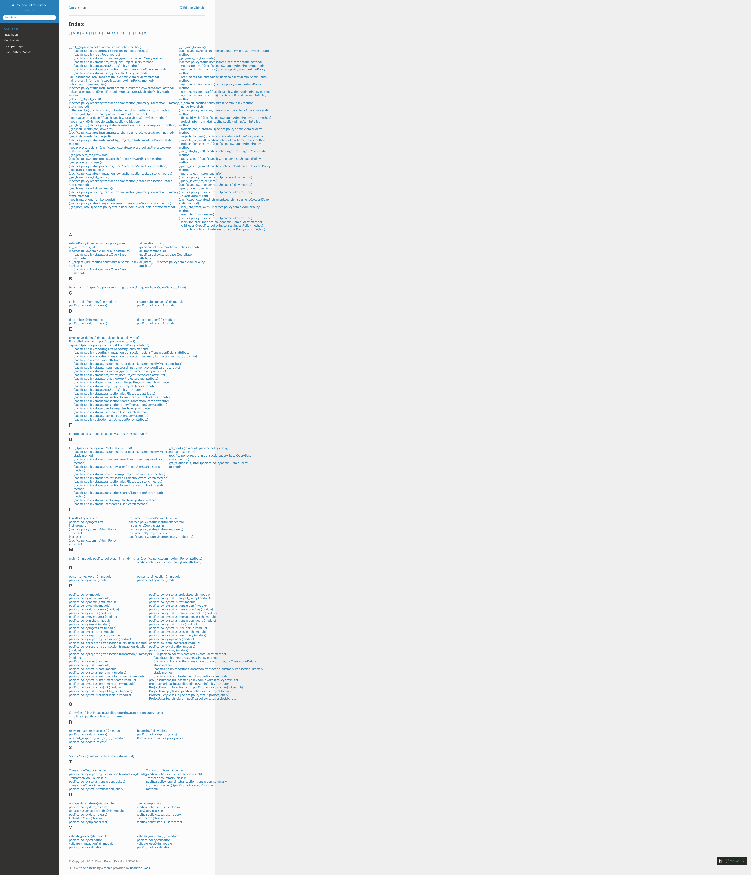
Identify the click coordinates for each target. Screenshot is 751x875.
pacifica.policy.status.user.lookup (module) (178, 628)
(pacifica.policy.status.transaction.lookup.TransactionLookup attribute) (122, 397)
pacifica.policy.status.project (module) (95, 687)
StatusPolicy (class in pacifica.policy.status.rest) (101, 756)
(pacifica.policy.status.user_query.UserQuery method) (110, 73)
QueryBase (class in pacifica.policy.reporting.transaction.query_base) (116, 712)
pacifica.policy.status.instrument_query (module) (102, 683)
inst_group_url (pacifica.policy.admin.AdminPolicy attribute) (93, 529)
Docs (72, 7)
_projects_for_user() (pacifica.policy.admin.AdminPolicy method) (222, 140)
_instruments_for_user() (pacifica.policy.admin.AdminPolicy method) (225, 91)
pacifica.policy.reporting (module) (91, 631)
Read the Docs (140, 868)
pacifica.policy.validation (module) (172, 646)
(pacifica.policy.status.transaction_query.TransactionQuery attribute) (120, 404)
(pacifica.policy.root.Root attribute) (97, 360)
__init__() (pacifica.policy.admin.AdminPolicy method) (105, 47)
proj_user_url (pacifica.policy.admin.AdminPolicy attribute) (189, 683)
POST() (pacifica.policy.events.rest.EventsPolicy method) (187, 654)
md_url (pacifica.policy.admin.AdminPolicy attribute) (166, 558)
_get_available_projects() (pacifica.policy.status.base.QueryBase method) (118, 117)
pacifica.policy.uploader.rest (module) (174, 642)
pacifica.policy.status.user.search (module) (177, 631)
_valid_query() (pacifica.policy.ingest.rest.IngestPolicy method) (221, 225)
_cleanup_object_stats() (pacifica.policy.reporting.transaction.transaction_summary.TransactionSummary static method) (124, 103)
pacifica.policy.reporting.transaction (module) (100, 639)
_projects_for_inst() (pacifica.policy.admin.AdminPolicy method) (222, 136)
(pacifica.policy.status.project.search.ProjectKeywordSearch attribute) (121, 382)
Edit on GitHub (193, 7)
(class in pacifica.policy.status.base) (98, 716)
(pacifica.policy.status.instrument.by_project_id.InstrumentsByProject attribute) (128, 363)
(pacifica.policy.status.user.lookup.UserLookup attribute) (112, 408)
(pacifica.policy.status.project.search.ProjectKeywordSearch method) (121, 477)
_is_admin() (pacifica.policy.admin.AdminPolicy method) (216, 103)
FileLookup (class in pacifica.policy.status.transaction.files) (108, 433)
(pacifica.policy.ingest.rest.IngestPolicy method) (186, 657)
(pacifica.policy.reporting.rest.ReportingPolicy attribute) (111, 349)
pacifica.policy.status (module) (89, 665)
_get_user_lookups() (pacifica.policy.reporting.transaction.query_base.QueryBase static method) (224, 51)
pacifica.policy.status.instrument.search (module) (102, 680)
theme (108, 868)
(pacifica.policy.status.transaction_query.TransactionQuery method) (120, 69)
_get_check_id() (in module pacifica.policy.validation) (104, 121)
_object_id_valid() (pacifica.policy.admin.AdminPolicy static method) (225, 117)
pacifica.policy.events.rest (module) (93, 616)
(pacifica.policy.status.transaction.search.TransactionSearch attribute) (121, 401)
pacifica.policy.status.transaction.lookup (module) (183, 613)
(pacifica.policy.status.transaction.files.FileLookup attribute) (114, 393)
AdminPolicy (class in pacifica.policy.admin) (98, 243)
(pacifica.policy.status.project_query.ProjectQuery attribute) (114, 386)
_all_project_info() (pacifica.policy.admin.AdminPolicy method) (111, 80)
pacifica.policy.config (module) (89, 605)
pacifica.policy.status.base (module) (93, 668)
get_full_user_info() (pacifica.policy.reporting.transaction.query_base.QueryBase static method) (210, 455)
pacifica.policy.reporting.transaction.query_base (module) (108, 642)
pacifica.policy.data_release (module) (94, 609)
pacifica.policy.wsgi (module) (168, 650)
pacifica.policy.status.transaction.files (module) (181, 609)
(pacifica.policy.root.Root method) (97, 54)
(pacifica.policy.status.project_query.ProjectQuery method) (114, 62)
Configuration (12, 40)
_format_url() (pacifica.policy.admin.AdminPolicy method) (108, 114)
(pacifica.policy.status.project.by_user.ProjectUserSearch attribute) (119, 375)
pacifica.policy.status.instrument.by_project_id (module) (107, 676)
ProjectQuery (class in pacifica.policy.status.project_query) (189, 695)
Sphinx (88, 868)
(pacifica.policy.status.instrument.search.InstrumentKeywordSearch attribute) (127, 367)
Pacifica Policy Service (31, 5)
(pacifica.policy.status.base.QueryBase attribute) (168, 562)
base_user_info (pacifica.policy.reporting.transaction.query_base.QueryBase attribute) (127, 287)
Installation (11, 34)
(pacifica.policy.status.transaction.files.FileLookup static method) (118, 481)
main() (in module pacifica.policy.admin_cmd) (99, 558)
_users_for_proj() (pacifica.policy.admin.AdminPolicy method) (220, 221)
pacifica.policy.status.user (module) (173, 624)
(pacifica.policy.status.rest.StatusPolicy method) (106, 65)
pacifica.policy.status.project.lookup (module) (100, 695)
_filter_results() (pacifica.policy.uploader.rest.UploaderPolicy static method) (120, 110)
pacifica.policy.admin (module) (89, 598)
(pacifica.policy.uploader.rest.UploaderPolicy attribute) (111, 419)
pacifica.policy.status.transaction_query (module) (182, 620)
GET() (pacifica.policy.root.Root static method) (100, 448)
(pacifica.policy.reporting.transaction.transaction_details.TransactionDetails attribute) (132, 352)
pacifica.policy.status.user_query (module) (177, 635)
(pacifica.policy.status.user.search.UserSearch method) (111, 504)
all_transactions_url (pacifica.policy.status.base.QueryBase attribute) (165, 254)
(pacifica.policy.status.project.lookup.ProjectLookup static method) (119, 474)
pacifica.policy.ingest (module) (89, 624)
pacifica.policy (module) (85, 594)
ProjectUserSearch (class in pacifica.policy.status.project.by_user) (193, 698)
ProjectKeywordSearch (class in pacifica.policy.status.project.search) (196, 687)
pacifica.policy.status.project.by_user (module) (100, 691)
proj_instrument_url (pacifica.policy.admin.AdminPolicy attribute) (193, 680)
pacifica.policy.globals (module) (90, 620)
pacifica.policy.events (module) (90, 613)
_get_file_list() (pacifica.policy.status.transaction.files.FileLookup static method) (122, 125)
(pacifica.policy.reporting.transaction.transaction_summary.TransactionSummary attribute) (135, 356)
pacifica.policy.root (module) (88, 661)
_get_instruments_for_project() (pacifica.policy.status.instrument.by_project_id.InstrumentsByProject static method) (120, 140)
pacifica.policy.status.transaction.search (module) (182, 616)
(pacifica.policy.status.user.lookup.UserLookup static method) (115, 500)
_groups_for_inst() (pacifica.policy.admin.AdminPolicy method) (221, 65)
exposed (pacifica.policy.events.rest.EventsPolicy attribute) (109, 345)
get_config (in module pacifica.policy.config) (198, 448)
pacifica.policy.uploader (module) (171, 639)
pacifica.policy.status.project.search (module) (179, 594)
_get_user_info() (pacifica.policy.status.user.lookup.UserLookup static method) (122, 207)
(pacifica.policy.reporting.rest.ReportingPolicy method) (111, 50)
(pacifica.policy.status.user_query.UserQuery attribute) (111, 415)
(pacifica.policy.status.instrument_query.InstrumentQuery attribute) (120, 371)
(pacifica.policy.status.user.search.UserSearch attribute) (111, 412)
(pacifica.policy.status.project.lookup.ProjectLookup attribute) (116, 378)
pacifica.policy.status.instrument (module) (97, 672)
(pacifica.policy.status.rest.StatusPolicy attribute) (107, 389)
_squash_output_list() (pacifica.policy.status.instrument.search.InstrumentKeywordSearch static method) (225, 199)
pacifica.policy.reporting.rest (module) (94, 635)
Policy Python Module (17, 52)
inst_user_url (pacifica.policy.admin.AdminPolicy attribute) (93, 540)
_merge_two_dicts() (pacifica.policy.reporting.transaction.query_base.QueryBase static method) (224, 110)
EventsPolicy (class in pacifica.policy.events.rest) (102, 341)
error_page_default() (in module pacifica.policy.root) (104, 337)
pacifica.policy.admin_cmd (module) (93, 602)
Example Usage (13, 46)
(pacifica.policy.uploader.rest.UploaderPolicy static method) (224, 229)
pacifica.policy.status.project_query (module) (179, 598)
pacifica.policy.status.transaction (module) (178, 605)
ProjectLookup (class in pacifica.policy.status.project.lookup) (190, 691)
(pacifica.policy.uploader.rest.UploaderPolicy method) (190, 676)
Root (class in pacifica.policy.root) (160, 738)
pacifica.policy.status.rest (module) (172, 602)
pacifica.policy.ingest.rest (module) (92, 628)
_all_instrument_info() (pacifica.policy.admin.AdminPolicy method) (114, 76)
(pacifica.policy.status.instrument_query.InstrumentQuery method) (119, 58)
